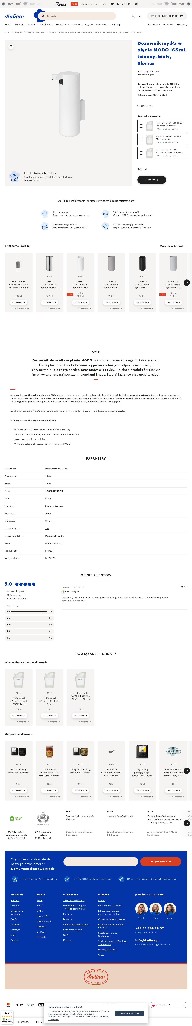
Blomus (49, 551)
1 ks (47, 528)
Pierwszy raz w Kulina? (110, 906)
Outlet (14, 940)
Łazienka (15, 925)
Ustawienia (53, 1019)
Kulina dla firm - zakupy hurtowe (110, 926)
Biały (48, 499)
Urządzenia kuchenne (17, 912)
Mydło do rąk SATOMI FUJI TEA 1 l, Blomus (168, 138)
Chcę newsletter (161, 862)
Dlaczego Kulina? (107, 950)
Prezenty (182, 25)
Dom (13, 935)
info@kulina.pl (147, 940)
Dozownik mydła (54, 536)
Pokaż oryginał (72, 592)
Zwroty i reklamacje (73, 900)
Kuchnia (15, 900)
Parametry (23, 1022)
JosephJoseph (44, 921)
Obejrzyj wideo (32, 180)
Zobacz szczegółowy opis (151, 95)
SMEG (40, 911)
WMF (39, 900)
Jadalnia (15, 906)
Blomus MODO (53, 543)
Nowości (168, 25)
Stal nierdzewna (54, 506)
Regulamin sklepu (72, 930)
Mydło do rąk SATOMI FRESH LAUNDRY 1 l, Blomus (170, 124)
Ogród (14, 919)
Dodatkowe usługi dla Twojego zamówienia (74, 907)
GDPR (66, 935)
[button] (18, 790)
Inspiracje (154, 25)
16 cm (48, 514)
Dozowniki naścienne (57, 469)
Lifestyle (15, 930)
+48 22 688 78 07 (149, 928)
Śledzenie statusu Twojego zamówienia (112, 943)
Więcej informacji (100, 1017)
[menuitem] (8, 25)
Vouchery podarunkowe (75, 925)
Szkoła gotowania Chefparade (107, 934)
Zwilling (41, 927)
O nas (101, 955)
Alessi (40, 906)
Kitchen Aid (43, 916)
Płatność (67, 914)
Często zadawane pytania (112, 919)
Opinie (101, 900)
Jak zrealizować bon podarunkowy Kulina (109, 912)
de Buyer (41, 932)
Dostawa (68, 919)
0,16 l (48, 521)
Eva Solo (41, 937)
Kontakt (67, 940)
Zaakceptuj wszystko (129, 1013)
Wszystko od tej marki (172, 246)
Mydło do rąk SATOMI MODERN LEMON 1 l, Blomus (169, 151)
